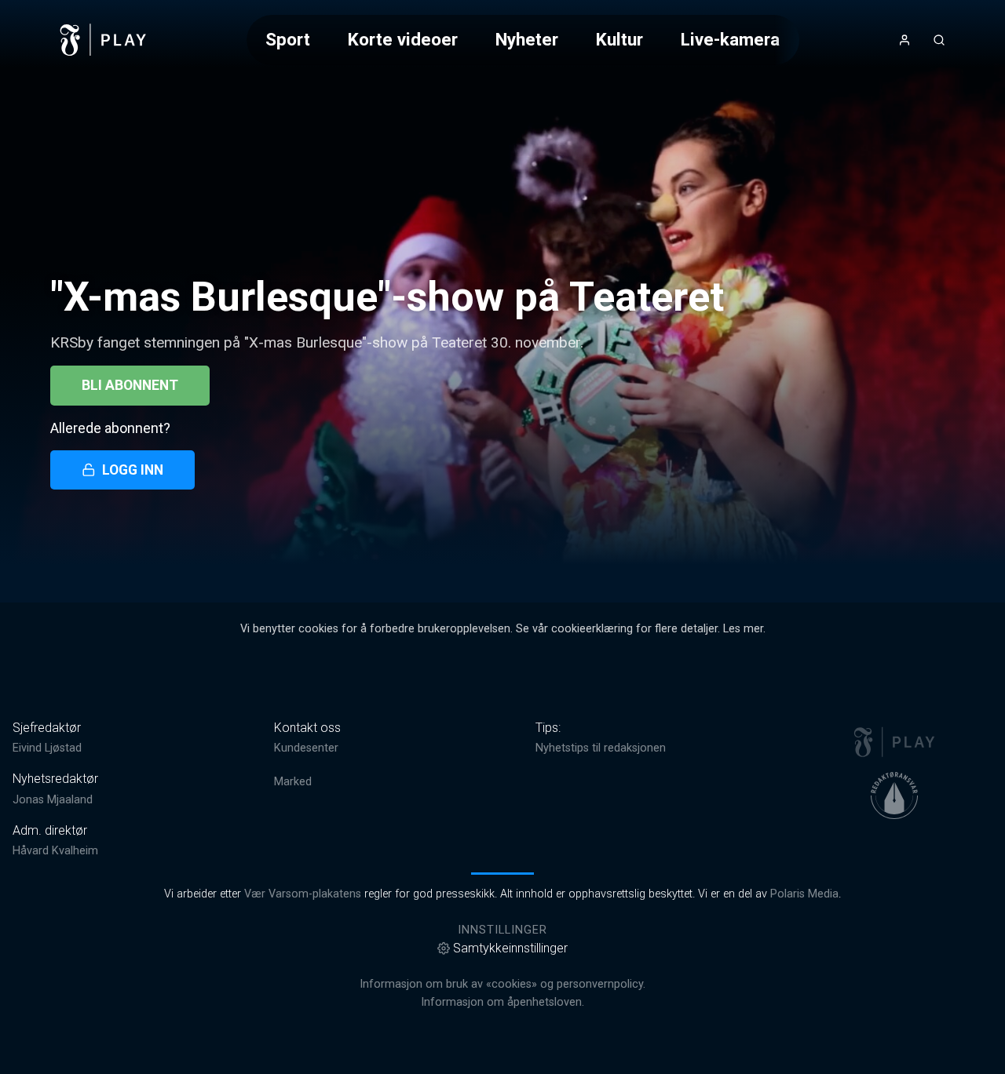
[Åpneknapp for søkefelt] (939, 40)
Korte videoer (403, 39)
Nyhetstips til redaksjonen (600, 748)
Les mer (743, 628)
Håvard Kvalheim (55, 850)
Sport (287, 39)
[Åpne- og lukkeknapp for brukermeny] (904, 40)
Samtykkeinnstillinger (510, 948)
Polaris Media (804, 894)
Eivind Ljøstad (47, 748)
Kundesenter (306, 748)
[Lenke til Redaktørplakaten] (894, 795)
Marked (293, 781)
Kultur (619, 39)
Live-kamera (730, 39)
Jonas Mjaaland (53, 799)
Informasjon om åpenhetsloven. (502, 1002)
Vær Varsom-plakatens (302, 894)
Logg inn (132, 470)
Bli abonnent (130, 385)
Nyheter (526, 39)
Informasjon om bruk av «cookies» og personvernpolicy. (502, 984)
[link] (103, 40)
